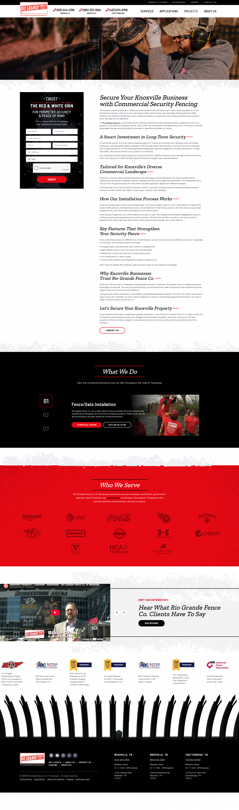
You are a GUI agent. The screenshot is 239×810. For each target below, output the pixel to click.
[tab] (46, 401)
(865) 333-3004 (157, 759)
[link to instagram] (63, 755)
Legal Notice (39, 779)
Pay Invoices (178, 2)
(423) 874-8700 (192, 759)
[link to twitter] (69, 755)
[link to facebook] (75, 755)
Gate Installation (117, 425)
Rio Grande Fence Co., (111, 123)
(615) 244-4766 (121, 759)
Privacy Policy (26, 779)
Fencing (53, 765)
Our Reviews (151, 623)
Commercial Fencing (86, 425)
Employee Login (83, 779)
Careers (194, 2)
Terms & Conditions (55, 779)
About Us (70, 762)
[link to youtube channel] (57, 755)
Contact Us (210, 2)
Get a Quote (55, 762)
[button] (147, 11)
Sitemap (70, 779)
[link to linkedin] (51, 755)
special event (113, 497)
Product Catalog (158, 2)
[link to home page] (34, 9)
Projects (66, 765)
